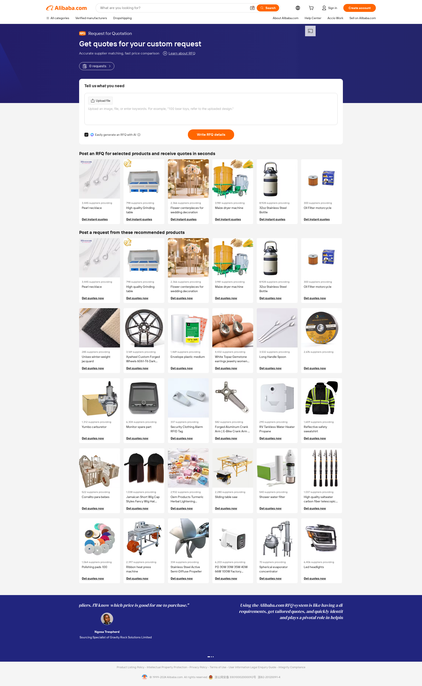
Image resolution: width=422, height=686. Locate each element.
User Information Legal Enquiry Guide (252, 667)
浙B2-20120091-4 (269, 677)
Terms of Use (218, 667)
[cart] (312, 8)
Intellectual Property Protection (167, 667)
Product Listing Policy (131, 667)
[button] (252, 8)
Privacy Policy (198, 667)
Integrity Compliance (291, 667)
